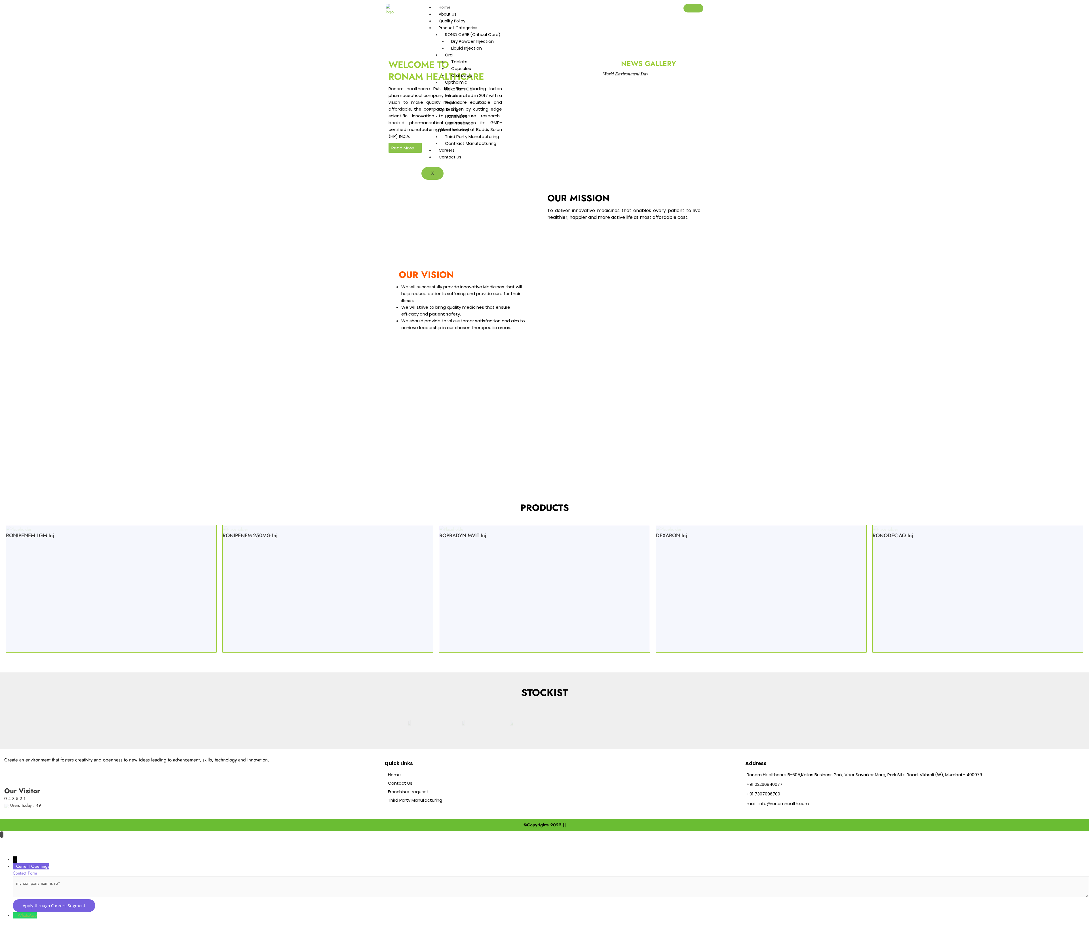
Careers (446, 150)
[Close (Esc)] (74, 843)
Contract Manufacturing (470, 143)
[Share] (52, 843)
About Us (447, 14)
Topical (452, 102)
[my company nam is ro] (551, 896)
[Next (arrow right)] (31, 852)
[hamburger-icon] (693, 8)
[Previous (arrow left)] (10, 852)
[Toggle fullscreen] (31, 843)
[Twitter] (36, 769)
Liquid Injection (466, 48)
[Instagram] (65, 769)
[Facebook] (23, 769)
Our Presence (459, 123)
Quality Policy (452, 21)
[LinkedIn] (49, 769)
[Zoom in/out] (10, 843)
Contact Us (450, 157)
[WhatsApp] (15, 915)
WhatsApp (27, 915)
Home (445, 7)
